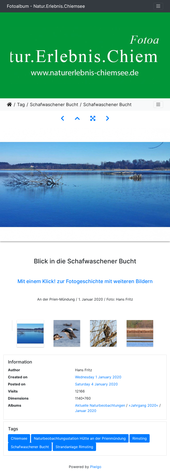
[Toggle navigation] (158, 6)
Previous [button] (8, 334)
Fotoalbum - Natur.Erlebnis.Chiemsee (46, 6)
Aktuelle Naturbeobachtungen (100, 405)
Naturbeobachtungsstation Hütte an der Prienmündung (80, 438)
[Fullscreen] (92, 118)
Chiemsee (19, 438)
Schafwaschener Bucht (54, 104)
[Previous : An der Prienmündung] (62, 118)
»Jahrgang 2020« (143, 405)
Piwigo (95, 466)
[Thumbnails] (77, 118)
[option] (30, 333)
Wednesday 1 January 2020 (98, 377)
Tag (21, 104)
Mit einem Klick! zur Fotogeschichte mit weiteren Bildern (85, 281)
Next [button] (161, 334)
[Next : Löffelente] (107, 118)
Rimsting (139, 438)
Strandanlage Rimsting (74, 447)
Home (9, 104)
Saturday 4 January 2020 (96, 384)
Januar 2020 (85, 410)
